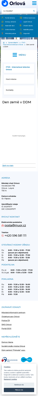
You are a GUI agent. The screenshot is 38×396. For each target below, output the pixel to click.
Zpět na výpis (7, 166)
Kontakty (9, 90)
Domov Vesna (7, 342)
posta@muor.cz (15, 225)
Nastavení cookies (10, 379)
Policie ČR (6, 321)
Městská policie (10, 33)
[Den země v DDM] (13, 3)
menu (22, 54)
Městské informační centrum (13, 313)
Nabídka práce (28, 29)
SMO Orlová (6, 325)
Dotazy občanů (10, 22)
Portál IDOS (6, 329)
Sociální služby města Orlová (13, 346)
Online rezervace (29, 18)
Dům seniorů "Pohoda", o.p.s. (13, 350)
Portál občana (10, 18)
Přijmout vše (19, 390)
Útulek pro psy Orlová (10, 317)
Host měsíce (11, 79)
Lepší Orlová (27, 22)
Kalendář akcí (9, 25)
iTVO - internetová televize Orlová (14, 44)
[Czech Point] (26, 360)
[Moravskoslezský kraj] (10, 360)
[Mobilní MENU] (34, 3)
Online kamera (10, 29)
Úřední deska (28, 25)
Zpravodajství (13, 42)
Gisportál (26, 33)
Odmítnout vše (19, 385)
